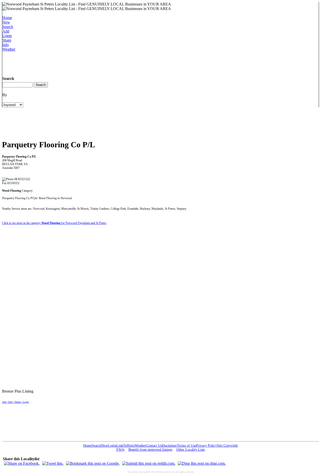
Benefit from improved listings (150, 449)
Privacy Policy (206, 445)
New (6, 22)
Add (5, 31)
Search (7, 27)
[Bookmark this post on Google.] (93, 463)
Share (6, 40)
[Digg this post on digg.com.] (202, 463)
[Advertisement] (93, 63)
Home (7, 18)
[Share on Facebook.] (22, 463)
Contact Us (154, 445)
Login (7, 36)
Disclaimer (169, 445)
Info (5, 45)
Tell (126, 445)
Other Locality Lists (190, 449)
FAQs (120, 449)
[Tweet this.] (53, 463)
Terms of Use (186, 445)
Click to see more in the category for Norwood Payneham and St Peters (54, 223)
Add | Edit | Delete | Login (15, 402)
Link (119, 445)
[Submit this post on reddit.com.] (149, 463)
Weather (8, 49)
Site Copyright (227, 445)
